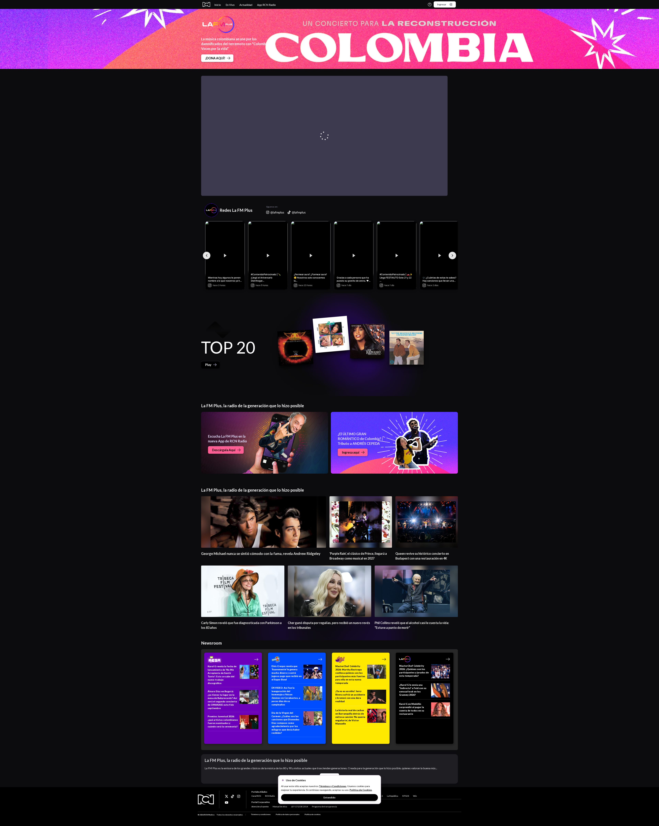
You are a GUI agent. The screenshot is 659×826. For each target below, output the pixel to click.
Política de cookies (313, 814)
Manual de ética (280, 806)
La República (392, 796)
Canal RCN (256, 796)
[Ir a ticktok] (226, 796)
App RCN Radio (266, 4)
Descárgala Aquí (223, 450)
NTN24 (405, 796)
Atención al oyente (260, 806)
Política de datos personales (287, 814)
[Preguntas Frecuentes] (430, 5)
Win (415, 796)
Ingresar (441, 4)
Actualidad (245, 4)
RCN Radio (270, 796)
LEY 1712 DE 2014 (299, 806)
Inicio (217, 4)
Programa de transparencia (324, 806)
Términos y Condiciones (332, 786)
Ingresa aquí (350, 452)
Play (208, 365)
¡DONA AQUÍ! (215, 58)
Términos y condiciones (261, 814)
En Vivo (230, 4)
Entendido (329, 797)
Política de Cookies (361, 789)
